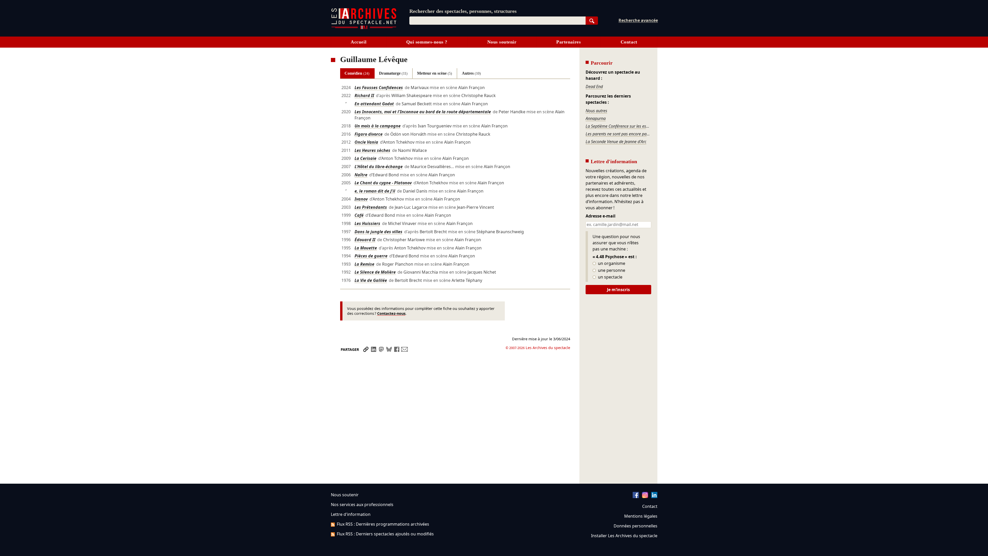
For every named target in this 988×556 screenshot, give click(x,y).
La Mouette (366, 248)
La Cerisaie (365, 158)
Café (359, 215)
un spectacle (609, 277)
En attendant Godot (374, 104)
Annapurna (596, 118)
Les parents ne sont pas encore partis (618, 134)
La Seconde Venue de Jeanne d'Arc (616, 141)
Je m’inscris (618, 289)
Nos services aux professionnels (362, 504)
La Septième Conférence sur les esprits (618, 126)
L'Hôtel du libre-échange (379, 166)
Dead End (594, 86)
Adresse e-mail (600, 216)
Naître (361, 175)
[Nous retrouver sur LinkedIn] (654, 496)
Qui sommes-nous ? (426, 42)
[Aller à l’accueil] (363, 28)
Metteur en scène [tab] (434, 73)
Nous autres (596, 111)
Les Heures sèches (372, 150)
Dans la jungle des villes (378, 231)
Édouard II (365, 239)
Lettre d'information (350, 514)
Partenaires (568, 42)
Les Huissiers (367, 223)
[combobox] (497, 20)
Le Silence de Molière (375, 272)
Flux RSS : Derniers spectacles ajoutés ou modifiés (385, 534)
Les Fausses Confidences (379, 87)
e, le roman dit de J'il (375, 191)
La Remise (364, 264)
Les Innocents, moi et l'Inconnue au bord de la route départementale (423, 112)
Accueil (358, 42)
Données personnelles (635, 526)
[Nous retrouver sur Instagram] (645, 496)
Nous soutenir (502, 42)
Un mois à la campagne (378, 126)
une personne (611, 270)
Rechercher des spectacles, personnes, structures (463, 11)
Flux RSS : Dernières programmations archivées (383, 524)
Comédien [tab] (357, 73)
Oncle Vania (366, 142)
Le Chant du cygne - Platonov (383, 183)
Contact (629, 42)
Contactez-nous (391, 313)
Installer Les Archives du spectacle (624, 535)
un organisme (611, 263)
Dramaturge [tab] (393, 73)
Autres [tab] (471, 73)
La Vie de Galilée (371, 280)
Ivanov (361, 199)
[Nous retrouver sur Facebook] (636, 496)
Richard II (364, 95)
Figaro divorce (369, 134)
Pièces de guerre (371, 256)
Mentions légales (640, 516)
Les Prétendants (371, 207)
